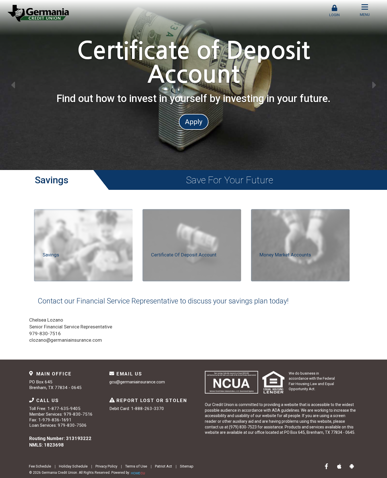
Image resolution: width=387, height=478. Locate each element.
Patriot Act (163, 466)
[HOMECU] (138, 472)
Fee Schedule (40, 466)
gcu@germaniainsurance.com (137, 381)
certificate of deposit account (183, 255)
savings (50, 255)
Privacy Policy (106, 466)
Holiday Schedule (73, 466)
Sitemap (187, 466)
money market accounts (285, 255)
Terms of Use (136, 466)
